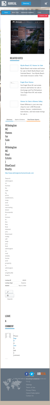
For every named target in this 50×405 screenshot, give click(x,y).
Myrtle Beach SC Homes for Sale (31, 65)
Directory (26, 3)
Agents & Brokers (20, 119)
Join (14, 345)
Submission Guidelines (27, 12)
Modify (9, 292)
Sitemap (29, 385)
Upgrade (9, 295)
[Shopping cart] (46, 3)
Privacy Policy (31, 390)
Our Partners (5, 15)
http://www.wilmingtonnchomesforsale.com (19, 173)
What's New (15, 12)
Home (6, 12)
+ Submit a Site (43, 15)
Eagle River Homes (26, 82)
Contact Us (30, 396)
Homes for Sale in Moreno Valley (31, 101)
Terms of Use (30, 387)
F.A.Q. (39, 12)
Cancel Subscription (33, 393)
